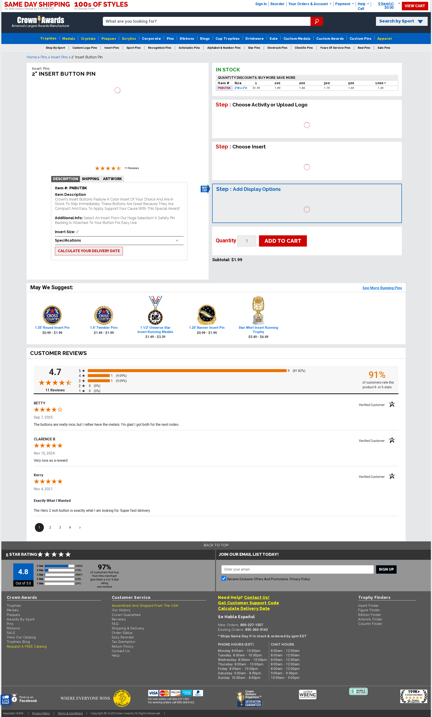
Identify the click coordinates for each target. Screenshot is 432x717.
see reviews (104, 586)
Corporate (151, 38)
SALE (11, 633)
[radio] (216, 370)
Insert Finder (368, 605)
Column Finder (370, 624)
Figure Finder (369, 610)
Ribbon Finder (369, 615)
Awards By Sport (21, 619)
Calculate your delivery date (89, 251)
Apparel (384, 38)
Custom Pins (360, 38)
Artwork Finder (370, 619)
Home (32, 57)
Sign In (261, 4)
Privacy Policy (300, 579)
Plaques (108, 38)
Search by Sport (396, 21)
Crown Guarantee (126, 615)
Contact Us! (257, 597)
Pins (170, 38)
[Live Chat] (5, 700)
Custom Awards (330, 38)
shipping (90, 179)
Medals (68, 38)
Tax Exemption (123, 642)
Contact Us (121, 651)
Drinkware (254, 38)
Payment (343, 4)
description (65, 179)
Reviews (119, 619)
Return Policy (123, 646)
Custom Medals (297, 38)
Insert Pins (59, 57)
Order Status (122, 633)
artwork (112, 179)
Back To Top (216, 545)
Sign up (386, 569)
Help (361, 4)
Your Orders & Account (308, 4)
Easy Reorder (123, 637)
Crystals (88, 38)
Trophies (48, 38)
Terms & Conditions (70, 713)
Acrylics (129, 38)
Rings (205, 38)
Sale (274, 38)
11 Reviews (60, 390)
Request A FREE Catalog (27, 646)
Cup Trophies (228, 38)
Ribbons (187, 38)
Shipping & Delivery (128, 628)
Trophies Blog (18, 642)
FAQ (115, 624)
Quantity (226, 240)
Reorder (277, 4)
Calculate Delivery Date (244, 608)
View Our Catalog (21, 637)
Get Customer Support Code (248, 602)
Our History (121, 610)
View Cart (415, 6)
